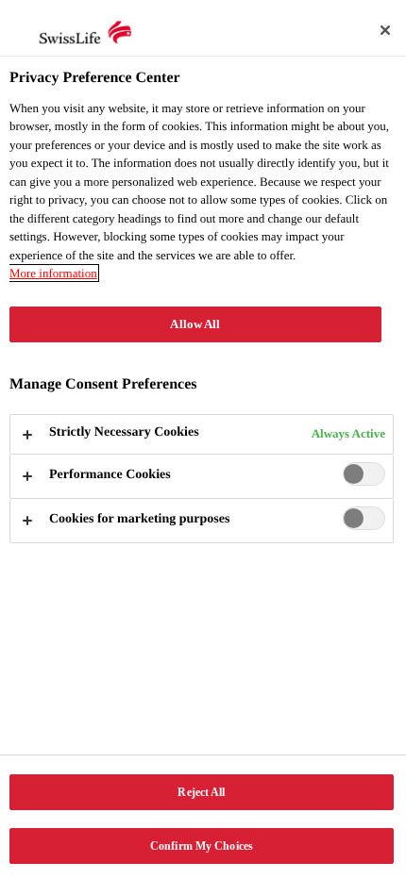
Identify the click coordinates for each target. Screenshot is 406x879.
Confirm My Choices (201, 846)
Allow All (195, 324)
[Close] (385, 30)
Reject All (201, 792)
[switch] (364, 474)
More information (53, 273)
